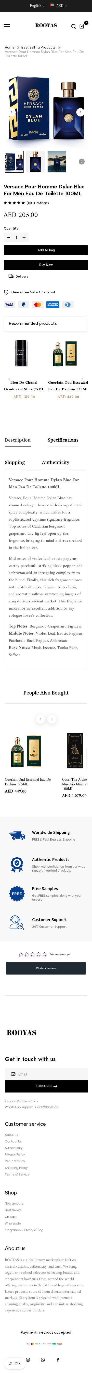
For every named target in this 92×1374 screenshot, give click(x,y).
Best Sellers (13, 1210)
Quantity (11, 228)
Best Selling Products (38, 47)
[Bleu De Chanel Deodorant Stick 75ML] (24, 356)
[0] (82, 26)
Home (9, 47)
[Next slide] (80, 112)
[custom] (28, 1359)
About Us (11, 1135)
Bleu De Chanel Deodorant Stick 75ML (24, 386)
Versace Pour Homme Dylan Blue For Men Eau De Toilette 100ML (44, 54)
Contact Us (13, 1141)
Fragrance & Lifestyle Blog (24, 1230)
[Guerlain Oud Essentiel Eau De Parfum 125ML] (68, 356)
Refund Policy (15, 1161)
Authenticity (14, 1148)
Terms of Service (17, 1174)
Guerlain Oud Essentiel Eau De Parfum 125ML (68, 386)
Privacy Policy (15, 1155)
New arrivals (14, 1204)
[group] (14, 162)
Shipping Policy (16, 1168)
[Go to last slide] (11, 112)
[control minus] (8, 237)
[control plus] (25, 237)
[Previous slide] (9, 379)
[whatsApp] (43, 1359)
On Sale (10, 1217)
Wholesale (13, 1223)
